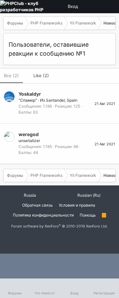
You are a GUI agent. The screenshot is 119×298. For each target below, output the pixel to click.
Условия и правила (77, 205)
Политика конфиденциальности (43, 215)
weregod (29, 134)
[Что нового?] (110, 6)
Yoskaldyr (30, 94)
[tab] (38, 76)
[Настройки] (87, 6)
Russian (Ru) (88, 195)
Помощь (88, 215)
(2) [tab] (11, 75)
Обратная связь (37, 205)
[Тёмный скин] (98, 6)
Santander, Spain (61, 100)
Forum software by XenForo (59, 226)
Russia (29, 195)
